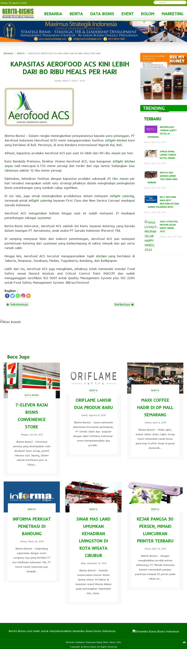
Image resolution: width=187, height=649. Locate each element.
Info (119, 642)
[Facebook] (7, 296)
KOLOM (147, 13)
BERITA (76, 13)
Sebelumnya (18, 304)
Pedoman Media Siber (97, 642)
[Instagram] (23, 296)
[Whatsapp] (18, 296)
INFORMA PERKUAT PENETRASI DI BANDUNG (32, 526)
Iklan (112, 642)
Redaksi (80, 642)
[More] (28, 296)
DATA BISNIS (102, 13)
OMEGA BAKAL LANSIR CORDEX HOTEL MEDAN (168, 154)
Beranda (70, 642)
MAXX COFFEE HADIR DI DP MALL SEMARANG (155, 407)
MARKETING (172, 13)
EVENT (127, 13)
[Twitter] (12, 296)
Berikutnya (123, 304)
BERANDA (53, 13)
